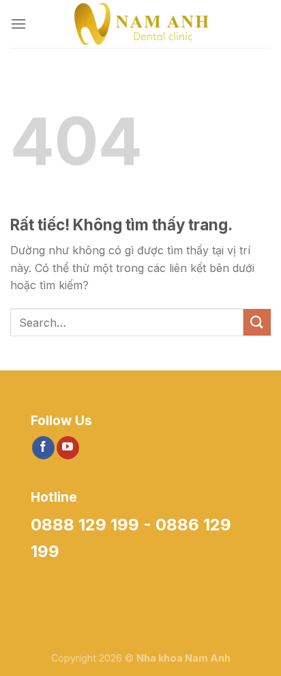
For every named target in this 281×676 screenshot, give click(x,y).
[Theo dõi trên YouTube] (68, 447)
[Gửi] (257, 322)
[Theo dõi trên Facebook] (43, 447)
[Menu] (18, 23)
